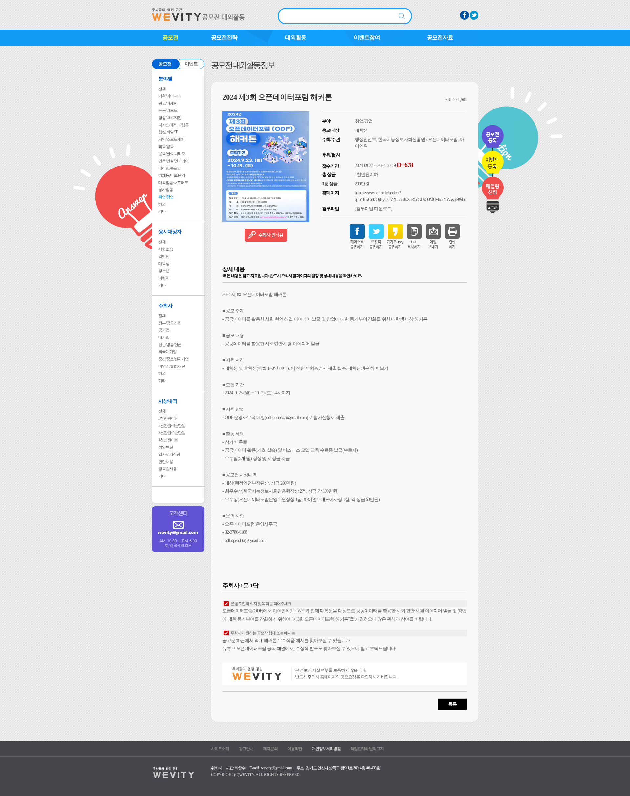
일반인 (163, 256)
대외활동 (295, 37)
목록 (452, 704)
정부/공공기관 (169, 323)
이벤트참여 (367, 37)
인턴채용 (165, 461)
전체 (162, 89)
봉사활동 (165, 190)
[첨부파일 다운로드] (373, 208)
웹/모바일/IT (167, 132)
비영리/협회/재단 (171, 366)
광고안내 (246, 748)
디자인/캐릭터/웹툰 (173, 125)
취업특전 (165, 447)
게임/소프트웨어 (171, 139)
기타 (162, 211)
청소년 (163, 271)
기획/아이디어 (169, 96)
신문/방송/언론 (169, 344)
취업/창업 (166, 197)
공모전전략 (224, 37)
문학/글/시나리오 (171, 153)
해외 (162, 204)
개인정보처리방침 (326, 748)
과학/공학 (166, 146)
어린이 (163, 278)
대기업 (163, 337)
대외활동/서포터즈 (173, 182)
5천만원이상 (168, 418)
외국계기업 (167, 351)
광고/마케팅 (167, 103)
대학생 (163, 263)
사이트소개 (220, 748)
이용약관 (294, 748)
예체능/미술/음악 (171, 175)
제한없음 (165, 249)
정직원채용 (167, 469)
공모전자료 (440, 37)
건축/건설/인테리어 (173, 161)
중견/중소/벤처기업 (173, 359)
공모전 (170, 37)
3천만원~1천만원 (171, 432)
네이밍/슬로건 (169, 168)
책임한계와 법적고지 (367, 748)
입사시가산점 (169, 454)
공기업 (163, 330)
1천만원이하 (168, 440)
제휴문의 (270, 748)
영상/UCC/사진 (169, 117)
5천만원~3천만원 (171, 425)
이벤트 (191, 63)
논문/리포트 (167, 110)
